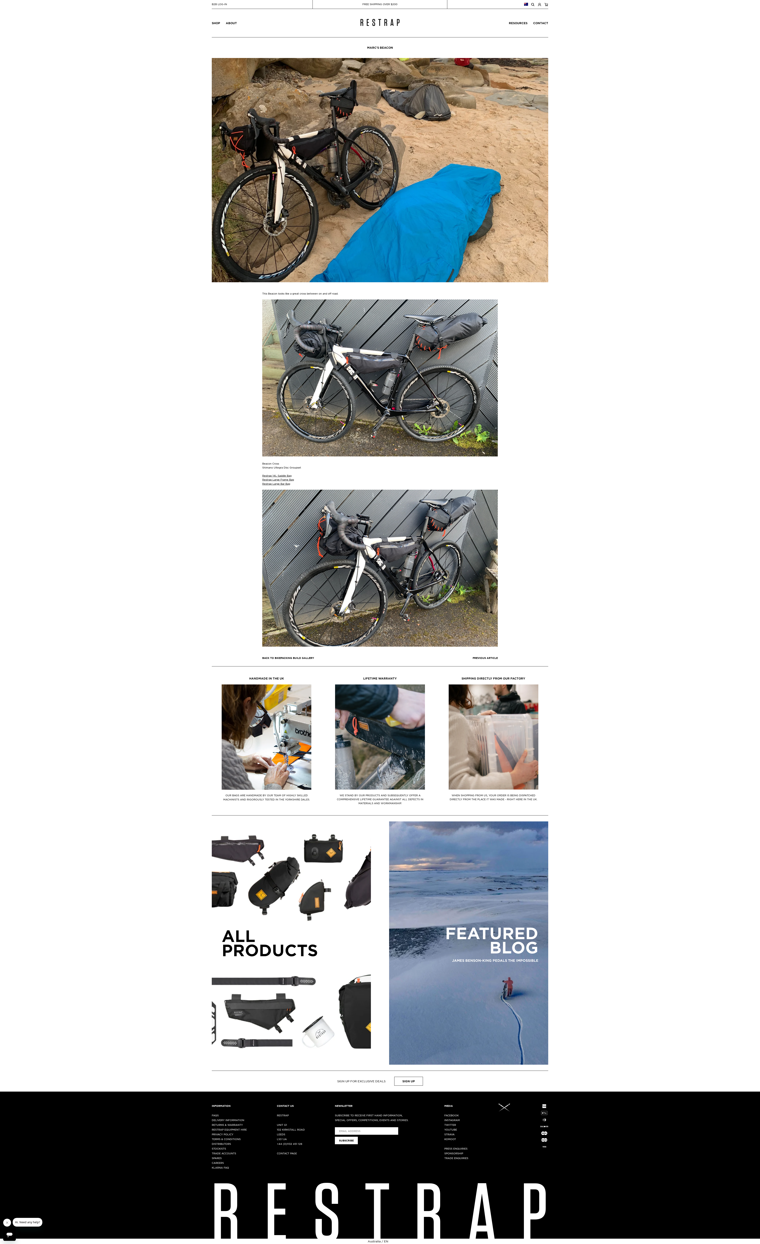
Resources (518, 23)
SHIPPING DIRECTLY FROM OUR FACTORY (493, 678)
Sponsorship (453, 1153)
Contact (540, 23)
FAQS (215, 1115)
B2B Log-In (219, 4)
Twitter (450, 1124)
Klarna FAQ (220, 1167)
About (231, 23)
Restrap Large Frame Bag (278, 479)
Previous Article (485, 658)
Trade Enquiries (456, 1158)
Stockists (219, 1148)
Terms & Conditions (226, 1139)
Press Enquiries (455, 1148)
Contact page (287, 1153)
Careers (218, 1162)
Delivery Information (228, 1120)
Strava (449, 1134)
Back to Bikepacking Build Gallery (288, 658)
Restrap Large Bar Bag (276, 483)
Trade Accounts (224, 1153)
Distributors (221, 1143)
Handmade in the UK (266, 678)
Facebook (451, 1115)
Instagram (452, 1120)
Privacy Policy (222, 1134)
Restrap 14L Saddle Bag (277, 475)
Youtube (450, 1129)
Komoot (450, 1139)
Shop (216, 23)
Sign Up (408, 1081)
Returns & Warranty (227, 1124)
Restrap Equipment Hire (229, 1129)
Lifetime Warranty (380, 678)
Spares (217, 1158)
